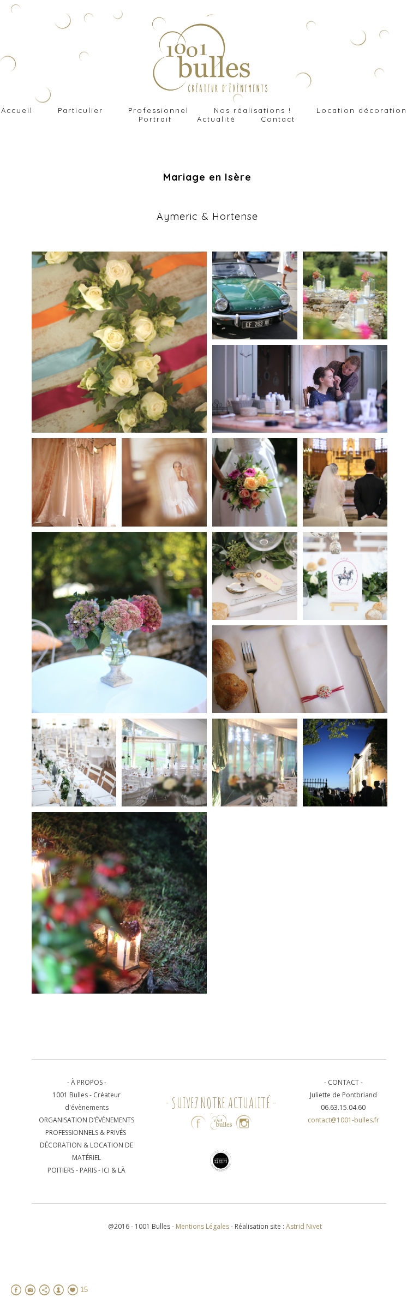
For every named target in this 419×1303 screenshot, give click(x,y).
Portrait (155, 119)
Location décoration (361, 110)
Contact (278, 119)
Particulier (80, 110)
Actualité (216, 119)
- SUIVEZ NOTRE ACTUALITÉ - (221, 1102)
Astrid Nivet (304, 1226)
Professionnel (158, 110)
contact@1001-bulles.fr (343, 1120)
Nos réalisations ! (252, 110)
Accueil (17, 110)
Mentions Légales (203, 1226)
